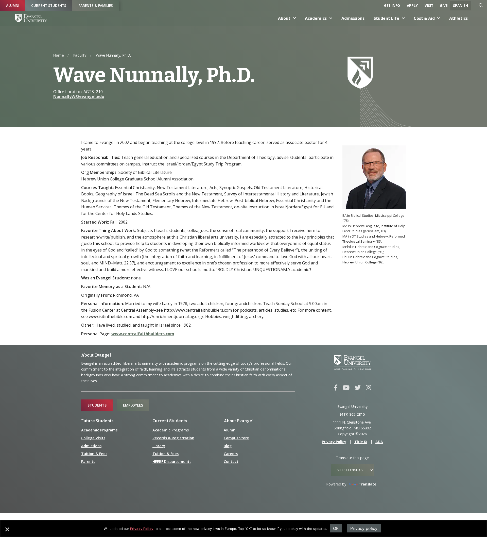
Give (443, 5)
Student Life (386, 18)
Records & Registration (173, 437)
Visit (429, 5)
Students (97, 405)
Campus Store (236, 437)
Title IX (360, 441)
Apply (412, 5)
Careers (231, 453)
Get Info (392, 5)
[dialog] (243, 528)
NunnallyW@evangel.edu (78, 96)
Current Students (48, 5)
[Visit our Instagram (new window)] (368, 387)
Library (158, 445)
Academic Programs (99, 430)
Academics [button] (316, 18)
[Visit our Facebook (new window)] (336, 387)
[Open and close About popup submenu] (294, 18)
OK (336, 528)
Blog (228, 445)
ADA (379, 441)
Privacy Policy (141, 529)
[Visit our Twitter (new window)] (358, 387)
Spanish (460, 5)
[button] (7, 531)
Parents (88, 461)
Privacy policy (363, 528)
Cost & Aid (424, 18)
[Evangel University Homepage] (31, 18)
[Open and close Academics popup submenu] (331, 18)
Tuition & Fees (94, 453)
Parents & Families (95, 5)
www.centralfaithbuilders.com (142, 334)
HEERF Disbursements (171, 461)
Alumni (12, 5)
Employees (133, 405)
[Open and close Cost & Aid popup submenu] (439, 18)
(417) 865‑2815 (352, 414)
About (284, 18)
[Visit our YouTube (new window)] (346, 387)
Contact (231, 461)
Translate (367, 484)
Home (58, 55)
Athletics (458, 18)
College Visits (93, 437)
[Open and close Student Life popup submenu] (403, 18)
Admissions (352, 18)
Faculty (79, 55)
